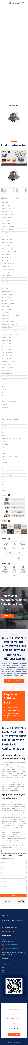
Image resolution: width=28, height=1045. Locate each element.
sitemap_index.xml (8, 1040)
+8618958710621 (16, 1009)
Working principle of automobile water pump (13, 853)
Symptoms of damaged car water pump (12, 855)
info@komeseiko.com (16, 1018)
